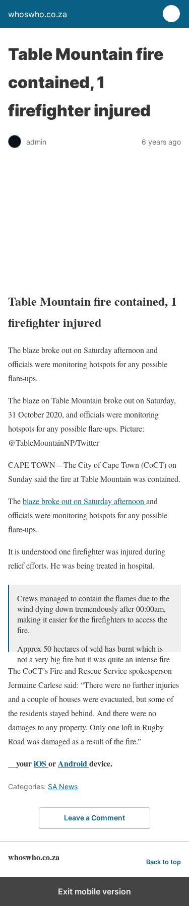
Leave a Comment (94, 817)
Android (73, 763)
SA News (63, 786)
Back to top (163, 862)
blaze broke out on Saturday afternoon (84, 501)
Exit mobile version (94, 891)
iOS (41, 763)
